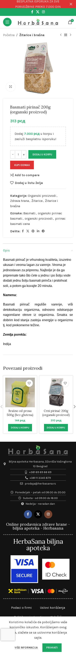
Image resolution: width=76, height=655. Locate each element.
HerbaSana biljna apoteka (38, 544)
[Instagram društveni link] (43, 12)
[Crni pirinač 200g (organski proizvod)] (56, 392)
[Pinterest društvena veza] (33, 231)
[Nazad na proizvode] (65, 35)
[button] (20, 427)
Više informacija (26, 647)
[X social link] (38, 12)
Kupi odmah (22, 165)
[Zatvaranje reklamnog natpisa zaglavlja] (71, 4)
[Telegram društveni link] (43, 231)
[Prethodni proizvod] (60, 35)
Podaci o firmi (21, 608)
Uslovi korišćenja (52, 608)
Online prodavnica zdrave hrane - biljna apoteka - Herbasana (38, 526)
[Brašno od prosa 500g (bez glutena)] (20, 392)
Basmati (29, 213)
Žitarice (37, 201)
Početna (9, 35)
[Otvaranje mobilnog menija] (7, 22)
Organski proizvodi (42, 196)
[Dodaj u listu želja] (29, 383)
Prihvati (52, 647)
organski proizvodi (39, 218)
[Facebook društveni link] (32, 12)
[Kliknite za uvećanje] (10, 87)
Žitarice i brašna (31, 35)
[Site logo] (38, 22)
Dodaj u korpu (42, 154)
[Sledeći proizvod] (70, 35)
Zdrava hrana (19, 201)
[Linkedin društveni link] (38, 231)
